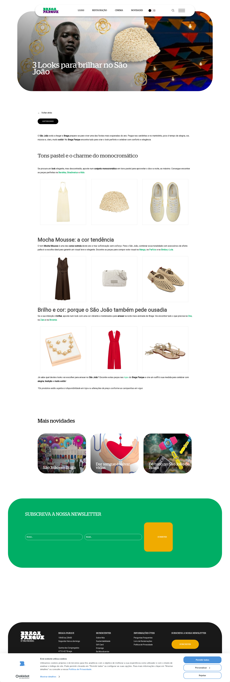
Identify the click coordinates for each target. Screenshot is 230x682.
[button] (185, 644)
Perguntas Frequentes (143, 638)
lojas (126, 377)
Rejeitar (202, 675)
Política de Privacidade (80, 669)
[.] (152, 10)
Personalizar (201, 668)
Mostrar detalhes (48, 676)
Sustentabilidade (103, 641)
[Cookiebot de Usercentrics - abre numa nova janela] (22, 677)
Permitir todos (202, 660)
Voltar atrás (46, 112)
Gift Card (100, 645)
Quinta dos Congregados (68, 648)
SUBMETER (162, 537)
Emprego (100, 648)
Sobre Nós (100, 638)
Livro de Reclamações (143, 641)
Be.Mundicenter (102, 651)
